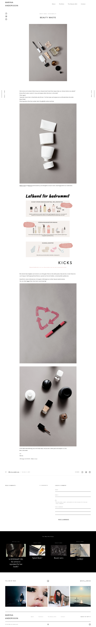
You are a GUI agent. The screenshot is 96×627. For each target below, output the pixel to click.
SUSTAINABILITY (52, 13)
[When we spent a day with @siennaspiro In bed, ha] (58, 596)
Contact (83, 4)
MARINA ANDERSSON (9, 4)
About (53, 4)
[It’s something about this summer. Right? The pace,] (80, 596)
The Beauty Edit (72, 4)
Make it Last (23, 186)
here (28, 281)
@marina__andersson (85, 581)
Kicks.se (30, 186)
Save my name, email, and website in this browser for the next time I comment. (71, 503)
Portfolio (61, 4)
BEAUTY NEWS (43, 13)
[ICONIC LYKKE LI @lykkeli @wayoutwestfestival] (15, 596)
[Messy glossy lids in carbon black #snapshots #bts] (37, 596)
